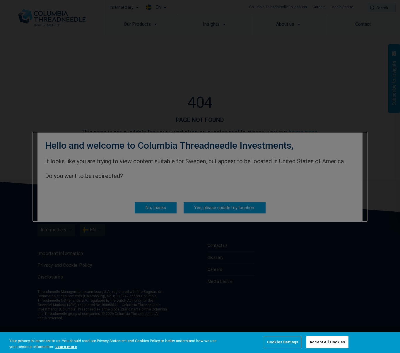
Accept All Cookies (327, 342)
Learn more (66, 346)
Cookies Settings (282, 342)
